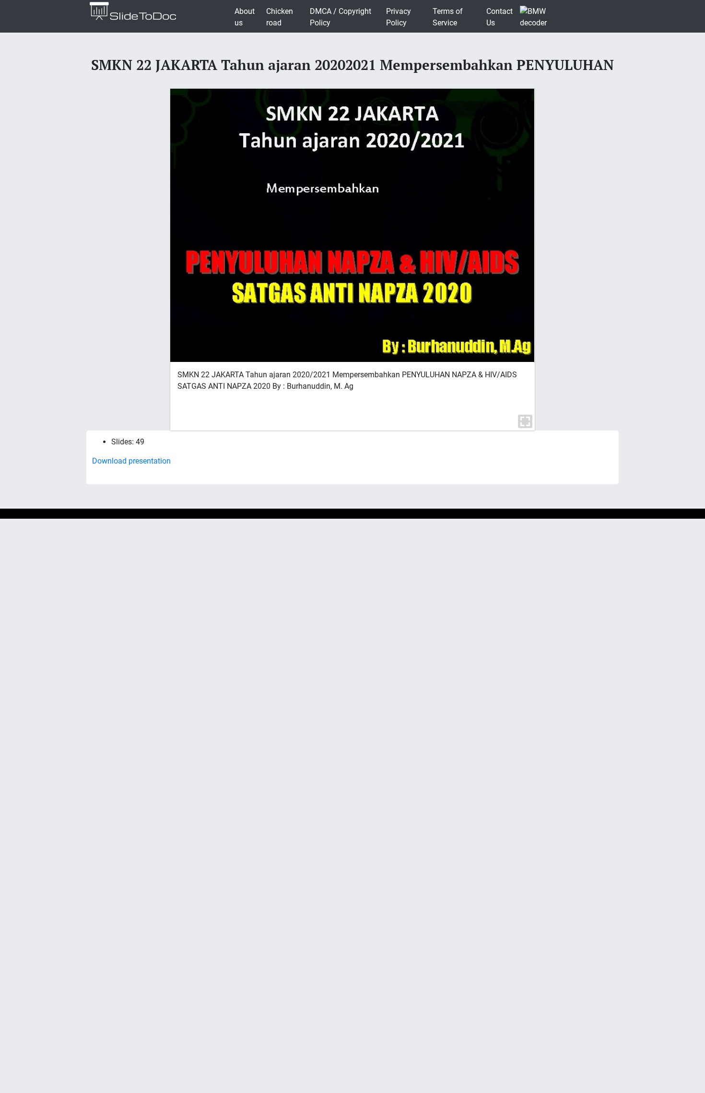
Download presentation (131, 460)
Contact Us (499, 17)
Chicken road (279, 17)
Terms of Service (448, 17)
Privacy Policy (398, 17)
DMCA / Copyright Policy (340, 17)
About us (245, 17)
